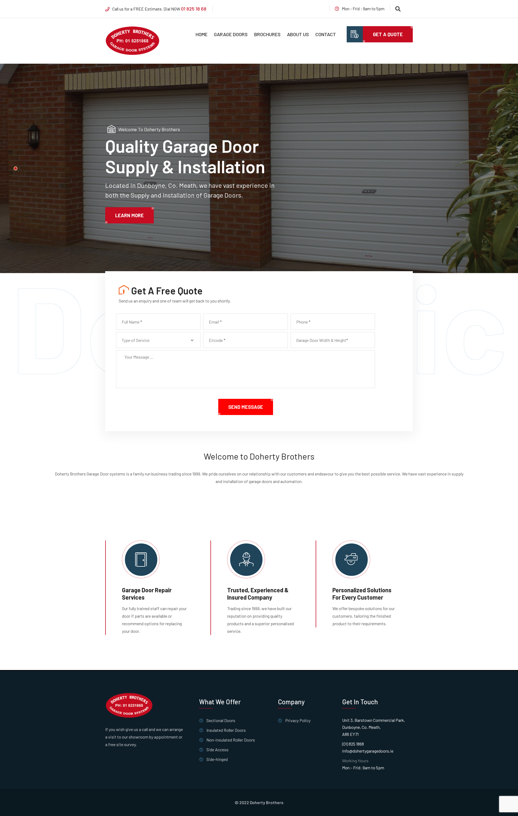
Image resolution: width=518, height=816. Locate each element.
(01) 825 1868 (353, 743)
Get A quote (388, 34)
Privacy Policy (298, 720)
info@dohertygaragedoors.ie (367, 750)
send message (245, 407)
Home (201, 34)
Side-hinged (217, 759)
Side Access (217, 749)
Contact (325, 34)
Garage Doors (231, 34)
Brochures (267, 34)
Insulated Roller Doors (226, 730)
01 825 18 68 (193, 9)
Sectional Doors (220, 720)
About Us (298, 34)
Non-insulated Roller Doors (230, 739)
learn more (129, 215)
